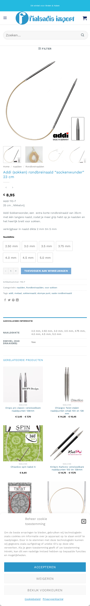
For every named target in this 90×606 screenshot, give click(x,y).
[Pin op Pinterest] (13, 300)
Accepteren (45, 567)
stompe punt (43, 293)
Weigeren (45, 579)
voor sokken (51, 287)
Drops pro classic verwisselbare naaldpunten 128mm (23, 409)
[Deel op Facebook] (5, 300)
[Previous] (10, 100)
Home (6, 166)
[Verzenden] (82, 35)
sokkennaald (29, 293)
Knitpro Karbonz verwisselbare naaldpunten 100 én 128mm (67, 468)
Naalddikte (8, 237)
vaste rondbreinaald (61, 293)
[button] (84, 521)
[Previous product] (12, 187)
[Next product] (6, 187)
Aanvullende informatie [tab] (18, 321)
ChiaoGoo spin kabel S (23, 467)
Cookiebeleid (33, 599)
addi (11, 293)
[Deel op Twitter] (9, 300)
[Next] (80, 100)
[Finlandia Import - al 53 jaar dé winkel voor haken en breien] (45, 18)
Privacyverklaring (53, 599)
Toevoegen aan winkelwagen (46, 270)
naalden (17, 166)
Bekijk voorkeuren (45, 590)
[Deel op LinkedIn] (17, 300)
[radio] (11, 246)
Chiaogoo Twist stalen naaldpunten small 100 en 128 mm (67, 411)
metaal (18, 293)
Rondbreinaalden (35, 166)
